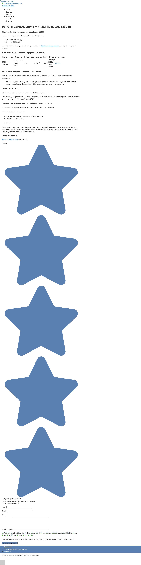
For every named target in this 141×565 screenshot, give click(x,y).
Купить (57, 63)
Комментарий (7, 529)
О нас (8, 9)
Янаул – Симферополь (10, 139)
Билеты (8, 14)
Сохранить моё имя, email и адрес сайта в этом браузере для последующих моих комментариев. (39, 539)
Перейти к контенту (7, 1)
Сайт (3, 515)
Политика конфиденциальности (15, 549)
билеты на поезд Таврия (50, 46)
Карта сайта (8, 547)
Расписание (10, 16)
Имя (4, 507)
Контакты (7, 551)
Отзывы (9, 21)
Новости (9, 19)
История (9, 12)
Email (4, 511)
